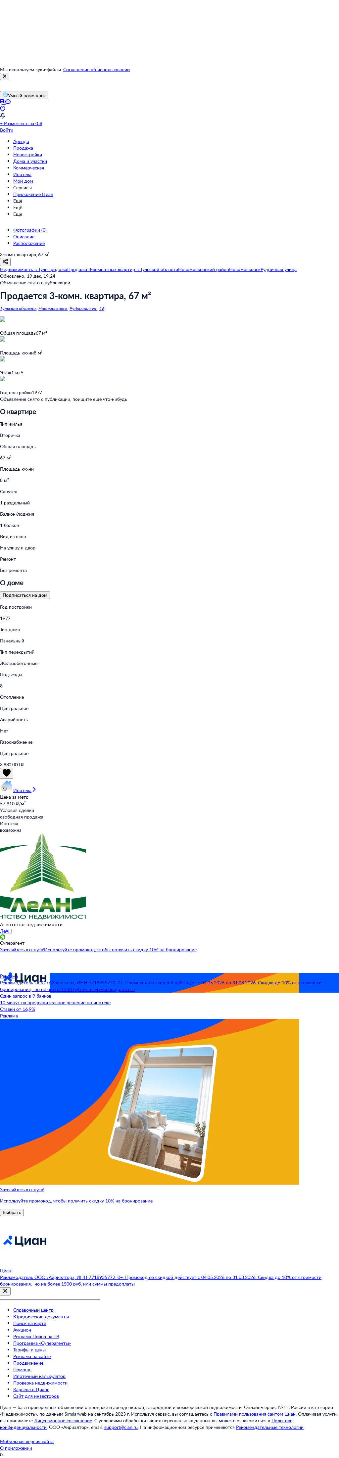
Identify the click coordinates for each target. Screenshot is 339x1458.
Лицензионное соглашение (63, 1420)
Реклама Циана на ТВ (36, 1336)
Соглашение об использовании (96, 69)
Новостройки (27, 154)
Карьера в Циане (31, 1389)
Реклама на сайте (32, 1356)
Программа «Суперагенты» (42, 1343)
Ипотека (22, 174)
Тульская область (18, 308)
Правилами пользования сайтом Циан (255, 1414)
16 (101, 308)
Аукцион (22, 1330)
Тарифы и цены (29, 1349)
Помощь (22, 1369)
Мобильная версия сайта (27, 1441)
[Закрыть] (4, 76)
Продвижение (28, 1363)
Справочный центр (33, 1310)
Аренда (21, 141)
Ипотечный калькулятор (39, 1376)
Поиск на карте (29, 1323)
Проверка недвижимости (40, 1383)
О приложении (16, 1448)
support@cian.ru (121, 1427)
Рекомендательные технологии (270, 1427)
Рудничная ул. (83, 308)
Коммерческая (28, 168)
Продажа (23, 148)
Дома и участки (30, 161)
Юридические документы (41, 1316)
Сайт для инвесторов (36, 1396)
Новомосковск (53, 308)
